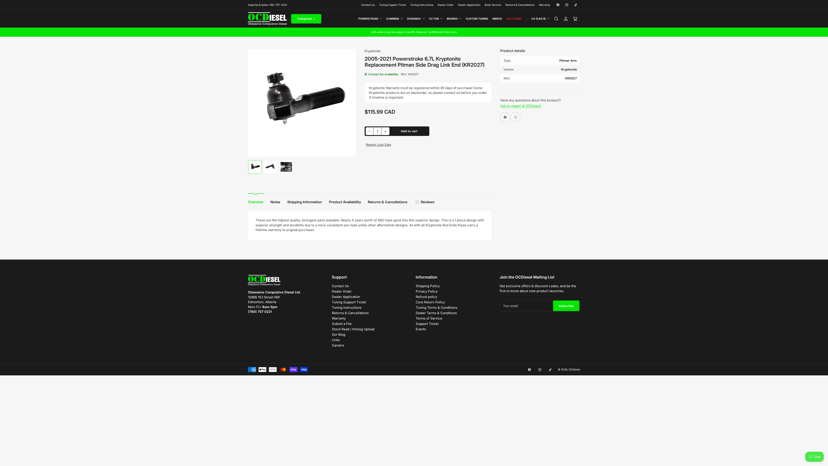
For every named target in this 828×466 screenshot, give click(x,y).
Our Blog (338, 334)
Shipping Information (304, 202)
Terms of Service (429, 318)
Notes (275, 202)
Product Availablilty (345, 202)
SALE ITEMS (514, 18)
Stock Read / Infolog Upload (353, 329)
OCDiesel (574, 369)
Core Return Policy (430, 302)
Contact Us (368, 4)
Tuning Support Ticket (392, 4)
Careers (338, 345)
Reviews (427, 202)
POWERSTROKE (368, 18)
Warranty (544, 4)
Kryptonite (373, 51)
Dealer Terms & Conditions (436, 313)
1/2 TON (434, 18)
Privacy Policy (427, 291)
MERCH (497, 18)
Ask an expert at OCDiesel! (520, 106)
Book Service (493, 4)
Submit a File (342, 324)
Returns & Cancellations (520, 4)
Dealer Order (446, 4)
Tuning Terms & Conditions (436, 307)
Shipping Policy (428, 286)
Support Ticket (427, 324)
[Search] (556, 19)
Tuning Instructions (421, 4)
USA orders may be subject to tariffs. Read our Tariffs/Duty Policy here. (414, 32)
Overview (255, 202)
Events (421, 329)
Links (336, 340)
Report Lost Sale (378, 145)
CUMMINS (392, 18)
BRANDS (452, 18)
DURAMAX (414, 18)
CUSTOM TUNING (477, 18)
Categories (304, 18)
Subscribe (566, 306)
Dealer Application (469, 4)
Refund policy (426, 297)
